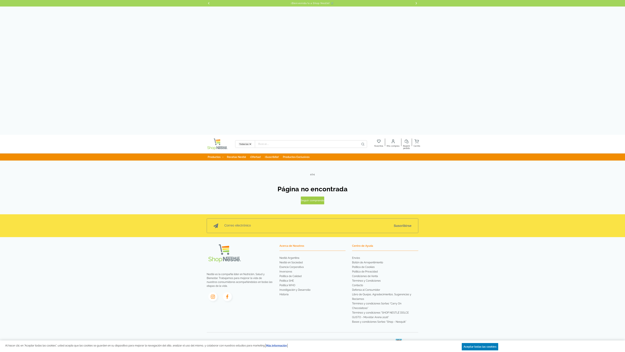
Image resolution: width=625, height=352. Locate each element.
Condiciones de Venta (365, 276)
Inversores (285, 271)
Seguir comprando (312, 200)
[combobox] (311, 144)
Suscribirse (402, 225)
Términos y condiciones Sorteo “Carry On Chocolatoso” (376, 306)
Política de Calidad (290, 276)
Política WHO (287, 285)
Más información (276, 345)
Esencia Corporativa (291, 267)
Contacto (357, 285)
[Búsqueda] (363, 144)
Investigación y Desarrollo (295, 289)
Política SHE (286, 280)
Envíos (356, 257)
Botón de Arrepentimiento (367, 262)
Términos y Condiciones (366, 280)
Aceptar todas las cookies (480, 346)
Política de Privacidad (365, 271)
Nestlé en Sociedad (291, 262)
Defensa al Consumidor (366, 289)
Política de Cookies (363, 267)
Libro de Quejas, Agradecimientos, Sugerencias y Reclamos (381, 297)
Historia (284, 294)
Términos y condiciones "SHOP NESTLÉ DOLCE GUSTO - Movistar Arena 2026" (380, 315)
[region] (312, 346)
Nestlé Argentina (289, 257)
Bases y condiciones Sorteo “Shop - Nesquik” (379, 321)
